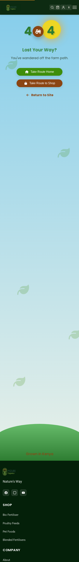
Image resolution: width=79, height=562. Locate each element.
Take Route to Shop (42, 83)
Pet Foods (9, 531)
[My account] (63, 7)
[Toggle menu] (74, 7)
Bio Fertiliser (10, 515)
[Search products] (52, 7)
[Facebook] (6, 492)
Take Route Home (42, 71)
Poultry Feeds (11, 523)
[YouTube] (23, 492)
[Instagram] (14, 492)
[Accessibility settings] (68, 7)
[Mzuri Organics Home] (11, 7)
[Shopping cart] (57, 7)
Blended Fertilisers (14, 540)
